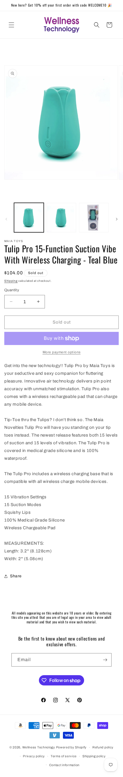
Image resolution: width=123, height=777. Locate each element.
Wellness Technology (38, 747)
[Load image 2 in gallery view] (61, 218)
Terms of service (64, 756)
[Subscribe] (105, 660)
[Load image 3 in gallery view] (94, 218)
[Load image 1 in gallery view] (29, 218)
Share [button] (16, 576)
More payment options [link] (62, 352)
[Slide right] (116, 219)
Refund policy (103, 747)
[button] (11, 25)
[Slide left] (6, 219)
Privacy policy (34, 756)
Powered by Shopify (71, 747)
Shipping (11, 280)
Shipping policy (94, 756)
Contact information (64, 765)
